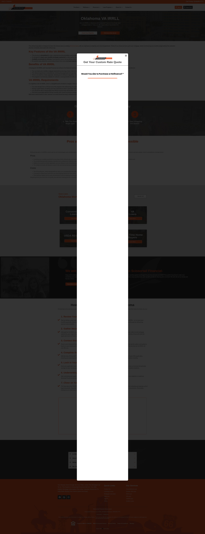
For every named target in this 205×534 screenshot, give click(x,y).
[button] (126, 55)
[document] (102, 267)
